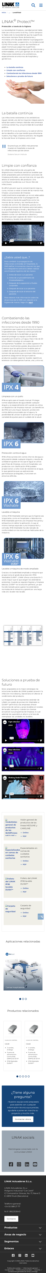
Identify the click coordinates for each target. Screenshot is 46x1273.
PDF (24, 836)
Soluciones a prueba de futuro (19, 76)
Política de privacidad (24, 1270)
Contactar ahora (23, 1119)
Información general (30, 1268)
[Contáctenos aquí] (41, 917)
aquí (31, 302)
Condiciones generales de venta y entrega (23, 1271)
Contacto (11, 1219)
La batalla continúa (14, 67)
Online (26, 833)
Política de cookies (14, 1268)
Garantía (37, 1270)
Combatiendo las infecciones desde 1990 (24, 73)
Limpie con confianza (15, 70)
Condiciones (9, 1270)
